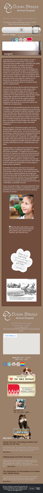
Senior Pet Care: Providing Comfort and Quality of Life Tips (20, 443)
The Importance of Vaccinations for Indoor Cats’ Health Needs (21, 472)
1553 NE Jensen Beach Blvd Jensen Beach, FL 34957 (20, 19)
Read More (7, 452)
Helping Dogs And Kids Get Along (17, 457)
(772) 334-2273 (23, 35)
